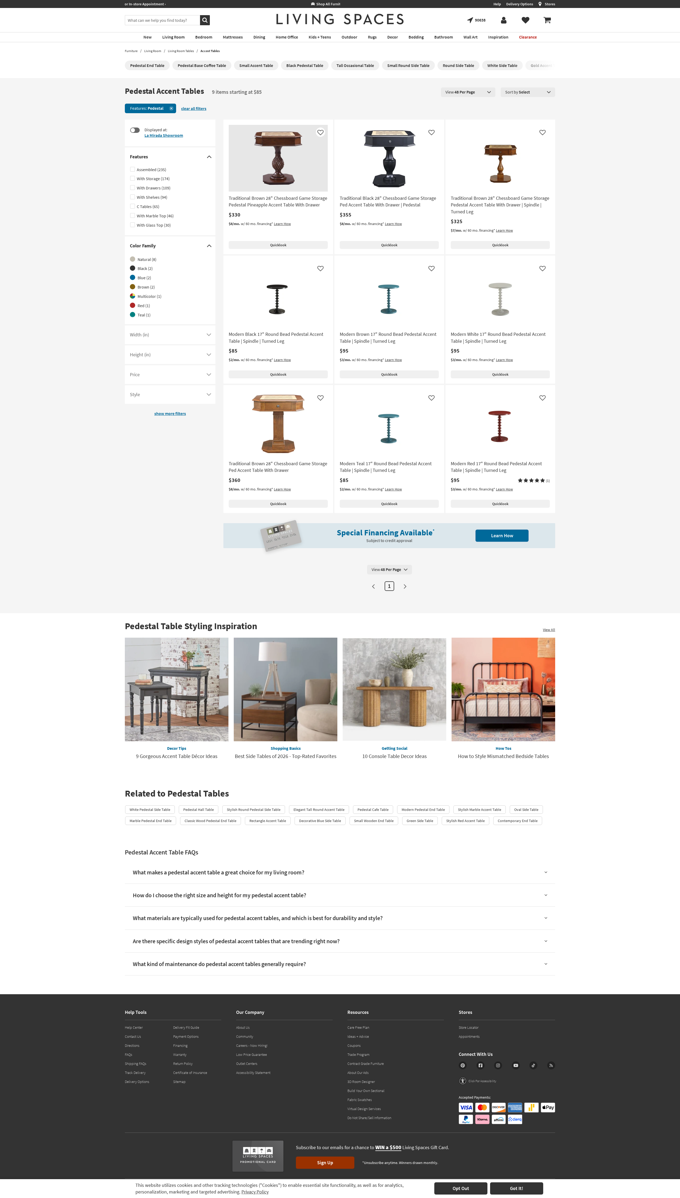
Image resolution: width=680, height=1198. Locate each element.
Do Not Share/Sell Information (369, 1117)
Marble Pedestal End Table (151, 820)
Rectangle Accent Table (267, 820)
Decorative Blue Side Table (320, 820)
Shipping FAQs (135, 1063)
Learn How (282, 223)
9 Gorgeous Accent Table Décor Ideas (176, 756)
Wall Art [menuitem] (471, 37)
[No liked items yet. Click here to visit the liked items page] (525, 20)
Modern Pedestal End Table (423, 809)
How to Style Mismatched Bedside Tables (503, 756)
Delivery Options (519, 4)
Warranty (179, 1054)
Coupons (354, 1045)
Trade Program (358, 1054)
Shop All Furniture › (145, 4)
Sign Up (325, 1162)
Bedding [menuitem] (416, 37)
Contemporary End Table (518, 820)
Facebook (480, 1065)
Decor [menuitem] (392, 37)
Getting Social (394, 748)
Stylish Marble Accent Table (479, 809)
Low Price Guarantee (251, 1054)
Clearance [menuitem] (528, 37)
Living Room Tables (181, 51)
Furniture (131, 51)
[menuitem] (547, 20)
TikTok (533, 1065)
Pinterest (463, 1065)
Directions (132, 1045)
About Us (243, 1027)
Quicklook (278, 245)
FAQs (128, 1054)
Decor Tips (176, 748)
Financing (180, 1045)
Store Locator (468, 1027)
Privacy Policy (255, 1192)
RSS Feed (551, 1065)
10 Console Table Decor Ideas (394, 756)
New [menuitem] (147, 37)
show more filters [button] (170, 413)
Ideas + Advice (358, 1036)
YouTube (516, 1065)
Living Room (152, 51)
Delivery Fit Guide (186, 1027)
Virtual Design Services (364, 1108)
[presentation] (468, 92)
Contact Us (133, 1036)
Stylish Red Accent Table (465, 820)
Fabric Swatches (359, 1099)
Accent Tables (210, 51)
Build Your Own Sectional (365, 1090)
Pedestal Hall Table (198, 809)
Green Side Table (420, 820)
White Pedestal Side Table (150, 809)
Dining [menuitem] (259, 37)
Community (244, 1036)
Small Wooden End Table (374, 820)
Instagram (498, 1065)
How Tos (503, 748)
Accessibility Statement (253, 1072)
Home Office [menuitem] (287, 37)
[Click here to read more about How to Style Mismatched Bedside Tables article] (503, 689)
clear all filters (193, 108)
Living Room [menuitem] (173, 37)
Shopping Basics (286, 748)
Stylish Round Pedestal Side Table (253, 809)
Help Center (134, 1027)
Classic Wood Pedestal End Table (210, 820)
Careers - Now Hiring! (252, 1045)
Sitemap (179, 1081)
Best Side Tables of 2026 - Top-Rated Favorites (285, 756)
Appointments (469, 1036)
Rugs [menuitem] (372, 37)
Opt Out (461, 1188)
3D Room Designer (361, 1081)
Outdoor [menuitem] (349, 37)
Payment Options (186, 1036)
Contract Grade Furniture (365, 1063)
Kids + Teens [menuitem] (320, 37)
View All (549, 629)
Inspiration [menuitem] (498, 37)
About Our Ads (358, 1072)
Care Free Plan (358, 1027)
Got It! (516, 1188)
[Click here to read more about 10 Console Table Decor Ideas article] (394, 689)
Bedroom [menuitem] (203, 37)
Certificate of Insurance (190, 1072)
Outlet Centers (246, 1063)
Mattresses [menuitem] (233, 37)
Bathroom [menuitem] (443, 37)
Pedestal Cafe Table (373, 809)
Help (497, 4)
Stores (550, 4)
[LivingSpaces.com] (340, 19)
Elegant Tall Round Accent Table (319, 809)
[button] (534, 480)
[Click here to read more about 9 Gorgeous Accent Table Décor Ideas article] (176, 689)
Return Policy (183, 1063)
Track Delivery (135, 1072)
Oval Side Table (526, 809)
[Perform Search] (205, 20)
